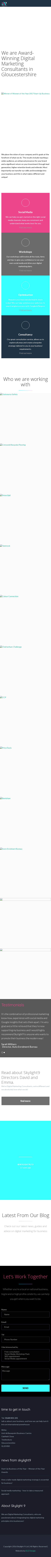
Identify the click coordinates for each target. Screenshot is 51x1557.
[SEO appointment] (25, 1356)
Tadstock (25, 589)
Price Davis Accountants (25, 791)
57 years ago (25, 1167)
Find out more (25, 227)
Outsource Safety (25, 438)
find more (25, 1101)
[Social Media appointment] (25, 1359)
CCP (25, 741)
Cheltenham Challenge (25, 690)
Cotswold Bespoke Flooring (25, 488)
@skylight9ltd (26, 1164)
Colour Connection (25, 640)
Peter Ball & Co (25, 539)
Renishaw (25, 842)
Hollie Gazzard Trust (25, 943)
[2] (4, 1052)
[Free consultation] (25, 1352)
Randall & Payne (25, 993)
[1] (2, 1052)
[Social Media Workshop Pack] (25, 1354)
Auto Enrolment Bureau (25, 892)
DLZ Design (31, 1551)
